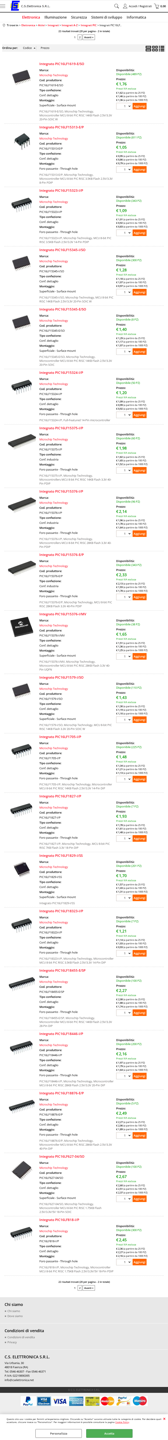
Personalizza (58, 1433)
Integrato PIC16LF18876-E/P (61, 1093)
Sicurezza (79, 17)
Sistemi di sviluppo (106, 17)
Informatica (136, 17)
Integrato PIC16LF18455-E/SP (62, 970)
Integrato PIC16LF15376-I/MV (62, 614)
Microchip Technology (53, 75)
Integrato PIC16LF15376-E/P (61, 554)
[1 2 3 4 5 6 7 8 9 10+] (124, 106)
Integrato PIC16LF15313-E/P (61, 127)
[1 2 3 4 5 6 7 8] (124, 352)
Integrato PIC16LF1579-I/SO (61, 677)
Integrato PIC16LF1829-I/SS (61, 855)
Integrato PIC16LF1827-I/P (60, 796)
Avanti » (88, 37)
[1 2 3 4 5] (124, 1136)
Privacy (12, 1342)
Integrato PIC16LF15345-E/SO (62, 309)
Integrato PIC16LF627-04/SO (61, 1156)
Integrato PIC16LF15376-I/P (61, 491)
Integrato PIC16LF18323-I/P (61, 911)
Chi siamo (13, 1311)
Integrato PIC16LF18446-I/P (61, 1033)
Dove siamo (15, 1316)
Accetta (109, 1433)
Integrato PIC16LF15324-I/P (61, 372)
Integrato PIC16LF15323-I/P (61, 190)
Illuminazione (55, 17)
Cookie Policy (122, 1422)
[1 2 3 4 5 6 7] (124, 839)
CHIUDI (164, 1418)
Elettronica (31, 17)
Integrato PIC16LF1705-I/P (60, 737)
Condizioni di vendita (21, 1337)
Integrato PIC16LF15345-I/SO (62, 250)
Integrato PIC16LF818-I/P (59, 1220)
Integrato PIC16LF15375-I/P (61, 428)
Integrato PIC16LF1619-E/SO (61, 64)
